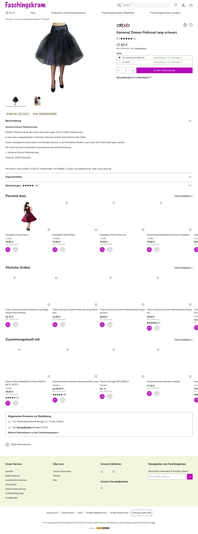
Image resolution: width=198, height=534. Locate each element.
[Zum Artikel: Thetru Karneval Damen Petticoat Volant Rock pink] (75, 291)
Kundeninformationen (16, 480)
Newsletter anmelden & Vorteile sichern (168, 471)
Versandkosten (140, 48)
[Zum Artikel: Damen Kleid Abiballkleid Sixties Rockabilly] (170, 216)
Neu (55, 480)
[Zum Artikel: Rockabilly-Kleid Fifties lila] (123, 216)
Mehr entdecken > (184, 195)
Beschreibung (13, 120)
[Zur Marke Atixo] (123, 25)
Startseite (9, 19)
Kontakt (9, 471)
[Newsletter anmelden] (190, 477)
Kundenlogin (11, 497)
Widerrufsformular (119, 512)
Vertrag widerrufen (142, 512)
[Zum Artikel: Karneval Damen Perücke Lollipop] (170, 363)
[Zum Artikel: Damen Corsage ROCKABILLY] (123, 363)
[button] (185, 25)
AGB (80, 512)
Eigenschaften (13, 176)
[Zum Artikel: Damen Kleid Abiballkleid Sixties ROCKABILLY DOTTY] (28, 363)
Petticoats (46, 19)
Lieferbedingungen (14, 493)
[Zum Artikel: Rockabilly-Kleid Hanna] (28, 216)
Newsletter (11, 484)
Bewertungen (21, 185)
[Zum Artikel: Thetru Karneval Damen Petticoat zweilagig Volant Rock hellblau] (28, 291)
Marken (56, 475)
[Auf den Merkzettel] (191, 25)
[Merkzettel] (175, 5)
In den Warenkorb (164, 70)
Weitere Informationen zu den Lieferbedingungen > (33, 432)
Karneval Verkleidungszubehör (27, 19)
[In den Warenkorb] (7, 249)
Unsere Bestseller (62, 471)
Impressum (52, 512)
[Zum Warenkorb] (191, 5)
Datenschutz (68, 512)
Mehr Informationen (21, 444)
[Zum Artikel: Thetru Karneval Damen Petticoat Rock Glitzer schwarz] (123, 291)
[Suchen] (120, 5)
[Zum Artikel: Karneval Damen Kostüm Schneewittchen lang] (75, 363)
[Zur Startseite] (28, 5)
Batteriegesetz (12, 475)
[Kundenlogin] (183, 5)
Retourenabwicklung (15, 488)
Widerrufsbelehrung (96, 512)
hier (153, 523)
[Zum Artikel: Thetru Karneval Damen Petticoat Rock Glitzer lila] (170, 291)
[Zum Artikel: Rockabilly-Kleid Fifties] (75, 216)
